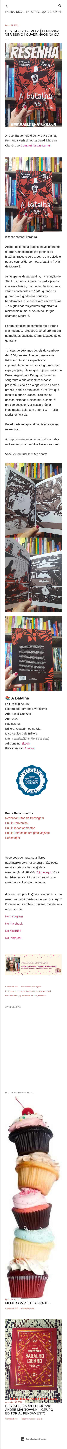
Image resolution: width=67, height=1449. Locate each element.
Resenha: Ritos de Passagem (24, 818)
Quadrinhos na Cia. (28, 995)
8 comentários (27, 1308)
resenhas (42, 995)
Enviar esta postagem (31, 986)
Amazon (30, 748)
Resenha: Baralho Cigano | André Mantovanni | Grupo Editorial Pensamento (29, 1409)
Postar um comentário (31, 1419)
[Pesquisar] (60, 5)
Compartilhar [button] (11, 986)
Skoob (25, 743)
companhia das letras (27, 991)
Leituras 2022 (11, 995)
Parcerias (33, 11)
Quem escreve (52, 11)
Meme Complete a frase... (28, 1303)
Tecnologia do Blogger (36, 1439)
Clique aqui (43, 872)
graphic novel (44, 991)
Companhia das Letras (35, 145)
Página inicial (14, 11)
